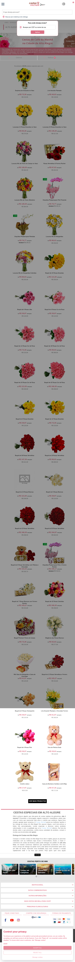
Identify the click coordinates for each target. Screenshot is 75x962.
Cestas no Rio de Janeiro (62, 871)
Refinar (51, 58)
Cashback (63, 3)
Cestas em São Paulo (9, 871)
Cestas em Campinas (24, 871)
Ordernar (19, 57)
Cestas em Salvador (42, 871)
